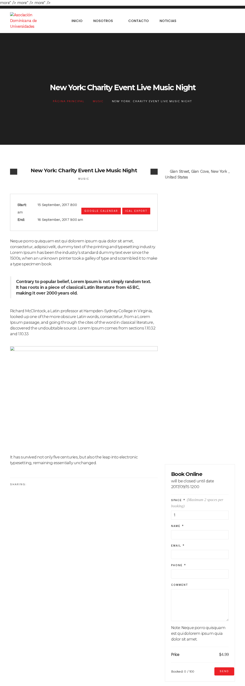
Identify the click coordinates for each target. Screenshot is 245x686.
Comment (179, 584)
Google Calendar (101, 210)
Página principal (68, 101)
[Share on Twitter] (39, 484)
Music (98, 101)
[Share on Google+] (47, 484)
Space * (197, 503)
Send (224, 671)
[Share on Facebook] (31, 484)
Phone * (178, 565)
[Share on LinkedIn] (55, 484)
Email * (178, 545)
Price (175, 654)
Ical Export (136, 210)
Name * (177, 526)
